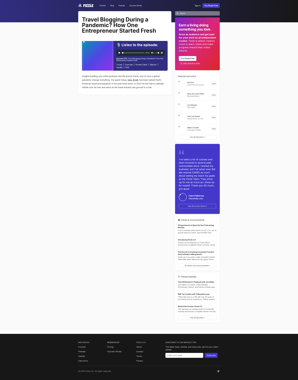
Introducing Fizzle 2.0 (187, 240)
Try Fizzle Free (211, 5)
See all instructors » (197, 137)
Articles (81, 356)
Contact (139, 351)
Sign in (198, 5)
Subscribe (211, 355)
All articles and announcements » (197, 266)
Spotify (119, 67)
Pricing (110, 347)
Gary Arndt (133, 80)
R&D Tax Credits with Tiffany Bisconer (194, 294)
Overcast (129, 64)
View (214, 84)
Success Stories (136, 6)
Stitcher (153, 64)
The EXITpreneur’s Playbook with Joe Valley (196, 282)
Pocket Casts (141, 64)
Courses (102, 6)
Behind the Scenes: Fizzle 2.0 (190, 306)
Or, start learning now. (190, 63)
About (139, 347)
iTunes (119, 64)
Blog (112, 6)
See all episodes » (197, 318)
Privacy (139, 361)
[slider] (133, 53)
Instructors (83, 361)
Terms (139, 356)
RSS (127, 67)
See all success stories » (197, 206)
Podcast (122, 6)
